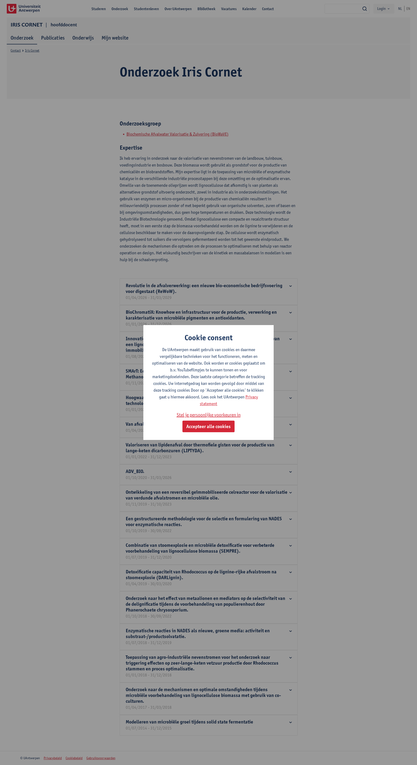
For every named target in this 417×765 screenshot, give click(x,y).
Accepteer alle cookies (208, 426)
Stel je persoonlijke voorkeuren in (209, 415)
